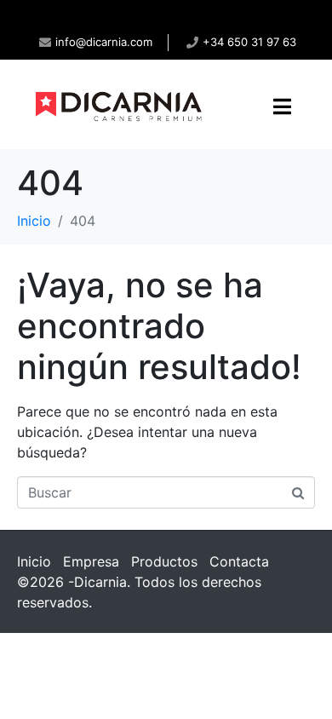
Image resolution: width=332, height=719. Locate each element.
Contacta (239, 561)
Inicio (34, 561)
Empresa (91, 561)
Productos (164, 561)
